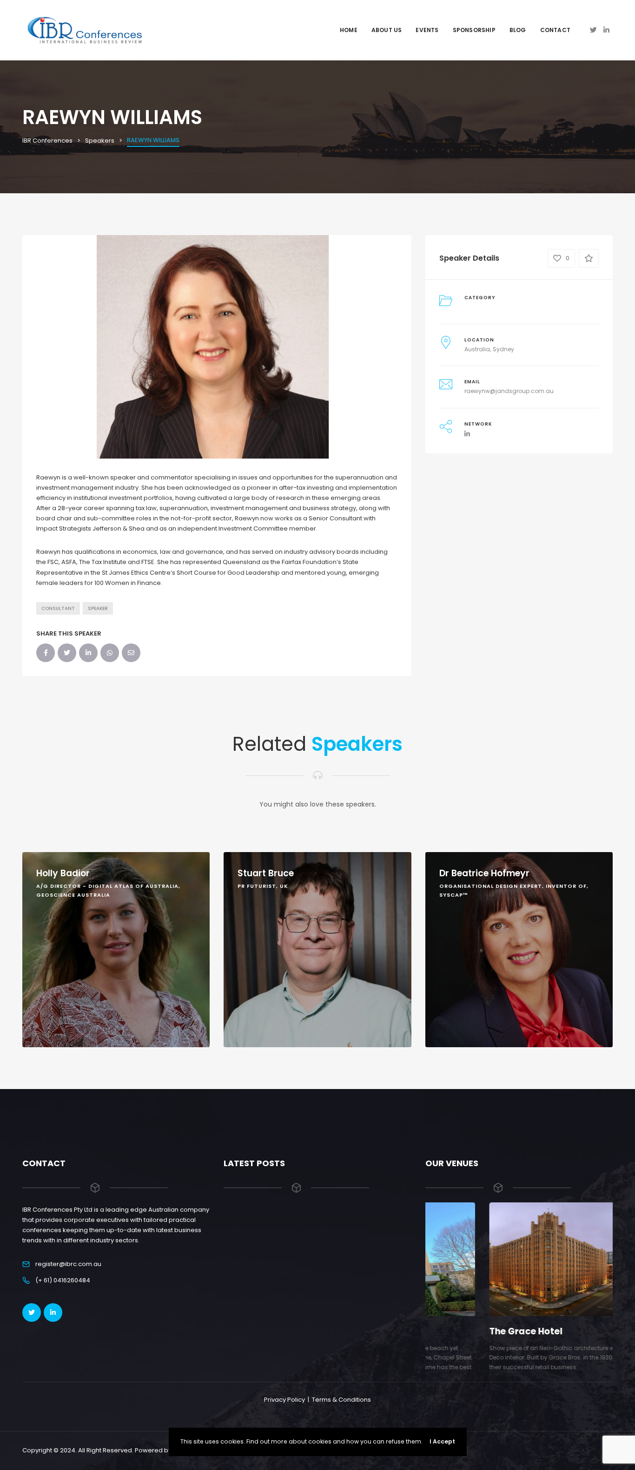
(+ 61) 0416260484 (62, 1280)
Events (427, 30)
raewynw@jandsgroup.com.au (509, 391)
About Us (386, 30)
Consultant (58, 608)
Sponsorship (474, 30)
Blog (517, 30)
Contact (555, 30)
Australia (477, 349)
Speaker (98, 608)
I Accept (442, 1441)
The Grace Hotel (462, 1331)
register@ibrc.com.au (68, 1264)
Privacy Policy (284, 1399)
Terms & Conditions (341, 1399)
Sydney (503, 349)
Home (348, 30)
